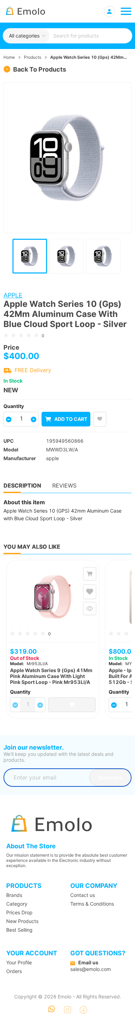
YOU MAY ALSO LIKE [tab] (31, 546)
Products (32, 57)
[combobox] (90, 36)
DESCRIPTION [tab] (22, 485)
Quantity (13, 406)
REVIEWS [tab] (64, 485)
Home (9, 57)
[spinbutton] (21, 418)
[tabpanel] (67, 510)
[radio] (5, 335)
